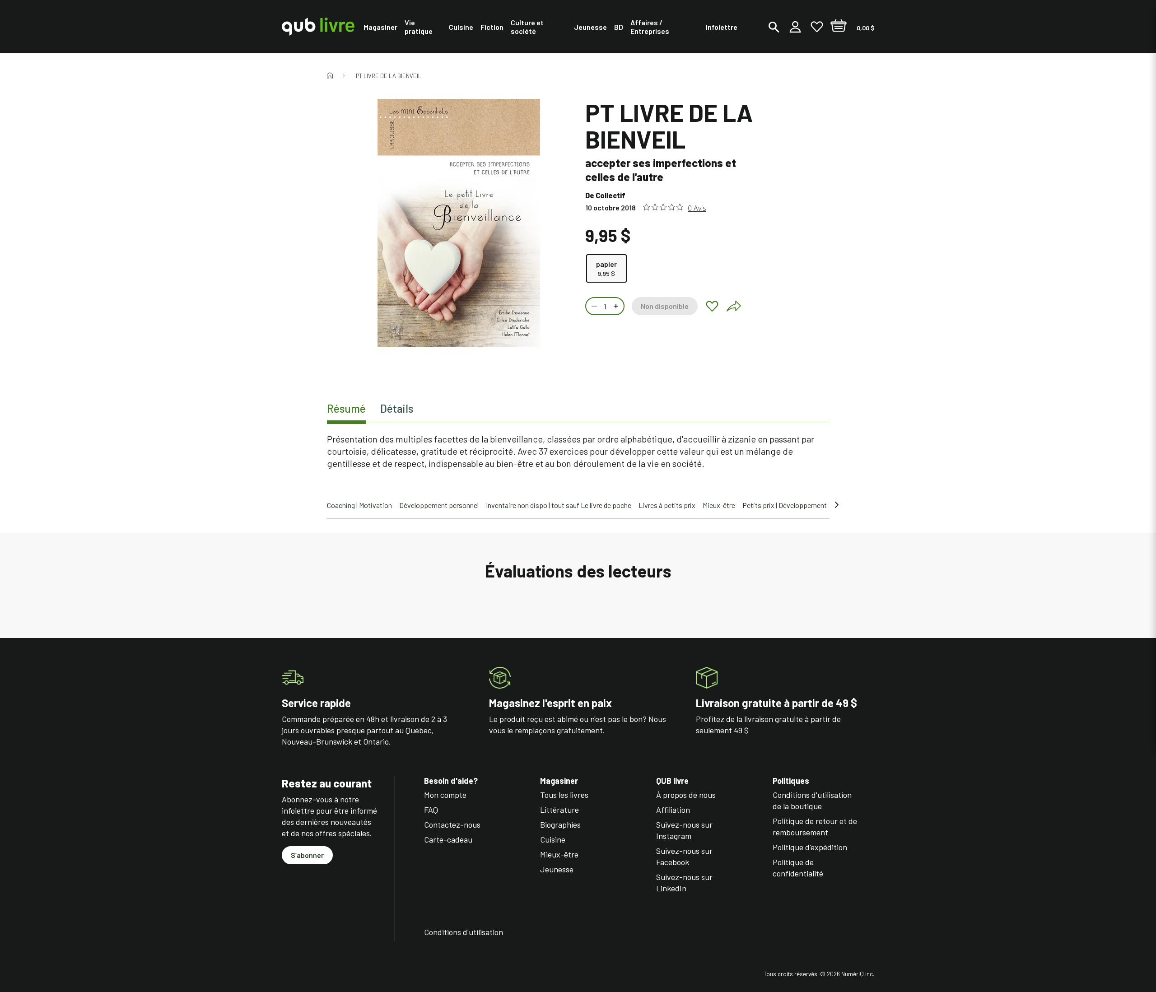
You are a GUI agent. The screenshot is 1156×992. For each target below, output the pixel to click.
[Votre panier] (838, 26)
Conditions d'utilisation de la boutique (812, 800)
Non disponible (665, 306)
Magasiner (559, 781)
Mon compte (445, 795)
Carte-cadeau (448, 839)
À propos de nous (686, 795)
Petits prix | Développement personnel (800, 505)
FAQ (431, 810)
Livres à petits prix (667, 505)
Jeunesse (556, 869)
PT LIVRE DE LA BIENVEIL (388, 75)
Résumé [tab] (346, 408)
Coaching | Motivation (359, 505)
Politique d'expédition (810, 847)
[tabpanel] (578, 451)
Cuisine (552, 839)
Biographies (560, 824)
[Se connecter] (795, 26)
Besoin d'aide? (451, 781)
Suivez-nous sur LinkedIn (684, 882)
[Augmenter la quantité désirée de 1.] (617, 306)
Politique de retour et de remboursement (815, 826)
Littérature (559, 810)
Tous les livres (564, 795)
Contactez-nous (452, 824)
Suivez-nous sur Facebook (684, 856)
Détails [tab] (396, 408)
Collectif (610, 195)
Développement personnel (439, 505)
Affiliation (673, 810)
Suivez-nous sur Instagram (684, 830)
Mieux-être (719, 505)
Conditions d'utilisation (463, 932)
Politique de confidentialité (798, 867)
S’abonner (307, 855)
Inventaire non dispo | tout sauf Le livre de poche (558, 505)
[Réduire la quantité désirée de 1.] (593, 306)
